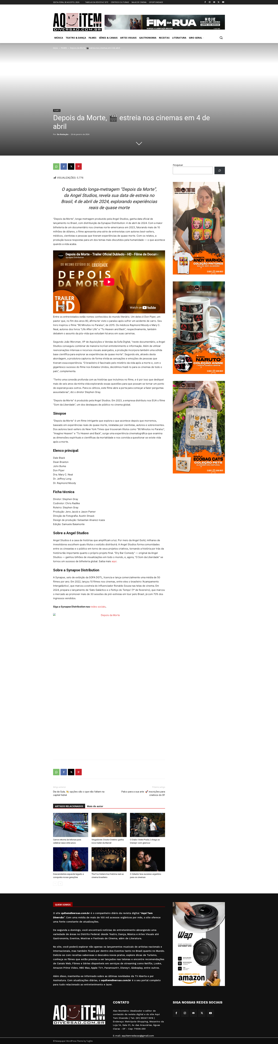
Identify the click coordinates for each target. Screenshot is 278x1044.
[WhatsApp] (56, 166)
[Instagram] (210, 2)
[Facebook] (205, 2)
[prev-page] (55, 884)
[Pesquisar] (219, 170)
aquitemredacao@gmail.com (138, 1035)
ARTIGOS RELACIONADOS (69, 806)
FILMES (64, 48)
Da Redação (62, 134)
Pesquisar (178, 164)
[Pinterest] (78, 166)
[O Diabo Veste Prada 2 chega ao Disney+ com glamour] (147, 825)
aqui (114, 561)
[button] (221, 37)
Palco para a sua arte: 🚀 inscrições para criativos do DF (143, 793)
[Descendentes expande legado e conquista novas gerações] (70, 859)
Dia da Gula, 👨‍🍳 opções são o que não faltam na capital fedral (78, 793)
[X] (218, 2)
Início (55, 48)
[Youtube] (223, 2)
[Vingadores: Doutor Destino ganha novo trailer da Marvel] (109, 825)
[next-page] (60, 884)
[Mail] (214, 2)
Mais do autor (95, 806)
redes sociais (98, 606)
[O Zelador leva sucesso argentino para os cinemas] (147, 859)
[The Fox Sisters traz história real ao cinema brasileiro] (109, 859)
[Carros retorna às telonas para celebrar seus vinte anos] (70, 825)
